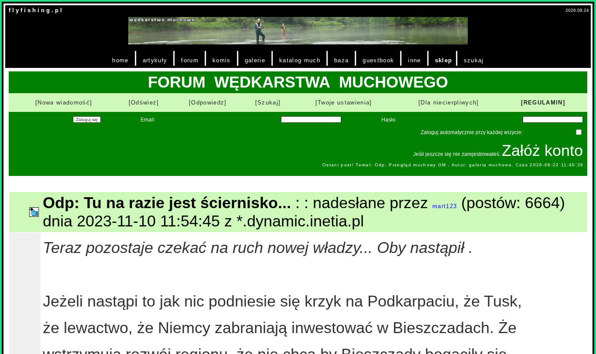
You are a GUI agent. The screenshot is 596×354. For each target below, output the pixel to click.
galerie (255, 60)
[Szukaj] (268, 102)
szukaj (474, 60)
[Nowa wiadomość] (63, 102)
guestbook (378, 60)
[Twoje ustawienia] (343, 102)
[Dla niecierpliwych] (448, 102)
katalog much (299, 60)
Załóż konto (542, 150)
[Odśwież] (144, 102)
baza (341, 60)
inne (414, 60)
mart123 (444, 206)
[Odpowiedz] (208, 102)
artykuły (155, 60)
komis (221, 60)
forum (190, 60)
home (120, 60)
